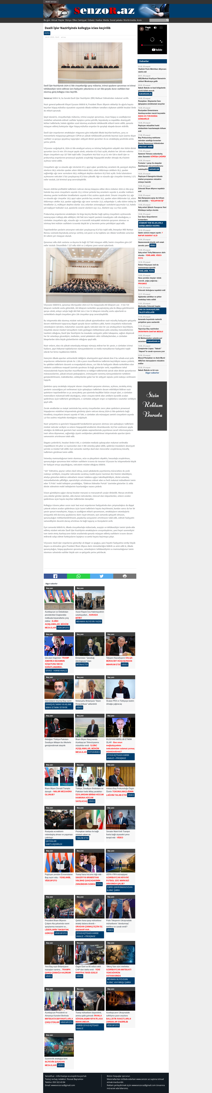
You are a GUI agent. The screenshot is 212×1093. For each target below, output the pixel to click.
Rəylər (61, 20)
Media (106, 20)
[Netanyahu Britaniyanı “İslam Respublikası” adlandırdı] (90, 689)
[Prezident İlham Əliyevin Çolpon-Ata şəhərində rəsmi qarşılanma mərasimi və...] (59, 908)
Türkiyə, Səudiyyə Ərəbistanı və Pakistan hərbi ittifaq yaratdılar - (90, 794)
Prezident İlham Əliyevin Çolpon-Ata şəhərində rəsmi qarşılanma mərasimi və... (57, 926)
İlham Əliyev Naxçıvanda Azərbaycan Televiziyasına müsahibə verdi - (88, 745)
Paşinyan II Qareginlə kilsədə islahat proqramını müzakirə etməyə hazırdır (150, 179)
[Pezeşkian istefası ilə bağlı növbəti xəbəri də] (90, 819)
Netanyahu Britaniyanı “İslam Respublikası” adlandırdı (88, 704)
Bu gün (47, 20)
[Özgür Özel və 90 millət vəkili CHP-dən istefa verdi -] (90, 955)
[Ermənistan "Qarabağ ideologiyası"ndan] (90, 646)
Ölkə (74, 20)
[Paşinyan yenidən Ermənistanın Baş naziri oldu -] (59, 862)
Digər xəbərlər (152, 372)
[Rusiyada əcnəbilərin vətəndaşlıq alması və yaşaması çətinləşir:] (59, 819)
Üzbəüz (91, 20)
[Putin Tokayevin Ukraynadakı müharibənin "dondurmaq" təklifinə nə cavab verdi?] (120, 908)
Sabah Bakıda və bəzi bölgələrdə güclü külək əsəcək (152, 90)
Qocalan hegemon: (57, 664)
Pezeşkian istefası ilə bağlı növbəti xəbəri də (87, 834)
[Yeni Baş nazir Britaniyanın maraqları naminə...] (59, 955)
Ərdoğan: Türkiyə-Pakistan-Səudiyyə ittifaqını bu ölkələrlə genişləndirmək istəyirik (58, 742)
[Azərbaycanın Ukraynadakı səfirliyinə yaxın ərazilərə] (120, 1001)
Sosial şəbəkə (116, 20)
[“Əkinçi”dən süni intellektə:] (120, 955)
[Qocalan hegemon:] (59, 646)
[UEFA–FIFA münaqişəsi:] (120, 862)
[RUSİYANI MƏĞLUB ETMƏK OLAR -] (120, 727)
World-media (129, 20)
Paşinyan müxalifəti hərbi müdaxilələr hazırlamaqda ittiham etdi (152, 128)
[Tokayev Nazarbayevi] (120, 646)
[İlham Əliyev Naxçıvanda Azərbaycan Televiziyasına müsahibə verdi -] (90, 727)
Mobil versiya (51, 1)
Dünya (68, 20)
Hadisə (99, 20)
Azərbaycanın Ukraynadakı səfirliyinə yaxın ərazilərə (118, 1019)
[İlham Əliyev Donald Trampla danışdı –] (59, 776)
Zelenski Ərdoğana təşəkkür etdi (151, 290)
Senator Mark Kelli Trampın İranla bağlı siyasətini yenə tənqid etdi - (118, 834)
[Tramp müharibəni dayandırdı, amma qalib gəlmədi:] (90, 1001)
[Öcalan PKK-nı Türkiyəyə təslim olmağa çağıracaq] (120, 689)
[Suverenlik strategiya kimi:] (59, 1047)
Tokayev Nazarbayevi (119, 661)
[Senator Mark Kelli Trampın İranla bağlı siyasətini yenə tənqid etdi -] (120, 819)
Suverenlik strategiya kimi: (56, 1062)
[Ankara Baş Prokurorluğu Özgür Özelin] (120, 776)
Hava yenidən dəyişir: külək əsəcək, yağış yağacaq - (149, 281)
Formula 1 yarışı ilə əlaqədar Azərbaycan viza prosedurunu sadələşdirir (150, 166)
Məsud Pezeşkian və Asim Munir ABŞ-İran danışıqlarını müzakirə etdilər (151, 361)
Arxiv (139, 20)
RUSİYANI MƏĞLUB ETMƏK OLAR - (120, 748)
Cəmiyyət (82, 20)
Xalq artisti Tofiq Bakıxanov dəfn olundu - (152, 255)
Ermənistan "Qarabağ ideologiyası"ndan (85, 661)
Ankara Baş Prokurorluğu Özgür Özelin (120, 791)
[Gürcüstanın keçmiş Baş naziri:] (59, 689)
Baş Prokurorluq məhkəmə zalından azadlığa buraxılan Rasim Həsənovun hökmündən (151, 142)
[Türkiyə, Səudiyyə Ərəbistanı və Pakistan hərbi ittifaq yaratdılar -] (90, 776)
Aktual (54, 20)
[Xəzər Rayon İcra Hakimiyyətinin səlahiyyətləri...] (90, 600)
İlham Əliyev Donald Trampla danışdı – (58, 791)
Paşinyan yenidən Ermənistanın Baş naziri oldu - (59, 877)
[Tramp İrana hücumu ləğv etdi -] (90, 862)
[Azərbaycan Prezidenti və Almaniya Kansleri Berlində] (59, 1001)
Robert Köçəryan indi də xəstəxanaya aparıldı (148, 267)
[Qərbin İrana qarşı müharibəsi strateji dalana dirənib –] (90, 908)
